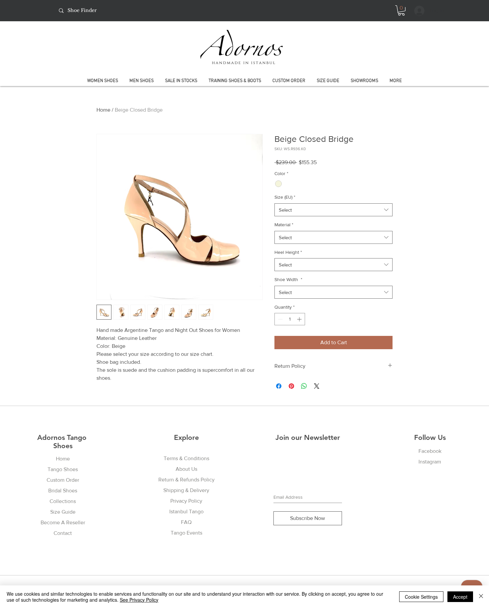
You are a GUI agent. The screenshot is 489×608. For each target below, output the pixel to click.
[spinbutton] (290, 319)
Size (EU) (284, 197)
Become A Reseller (63, 522)
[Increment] (300, 319)
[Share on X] (317, 386)
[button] (401, 10)
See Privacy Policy (139, 599)
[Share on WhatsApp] (304, 386)
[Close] (481, 597)
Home (103, 110)
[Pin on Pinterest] (291, 386)
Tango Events (186, 533)
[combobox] (333, 209)
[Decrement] (279, 319)
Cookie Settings (421, 596)
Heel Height (288, 252)
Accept (460, 596)
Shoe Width (288, 279)
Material (283, 224)
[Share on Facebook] (279, 386)
